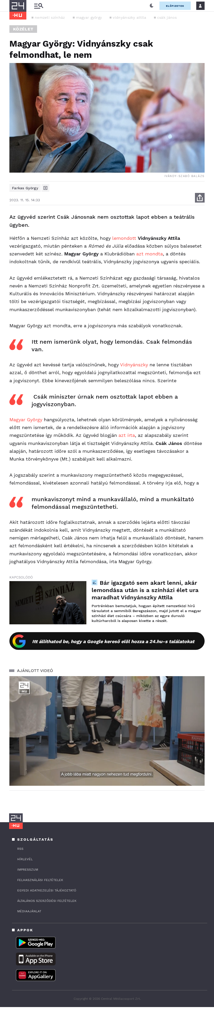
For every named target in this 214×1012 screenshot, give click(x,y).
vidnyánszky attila (129, 17)
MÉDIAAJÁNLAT (29, 911)
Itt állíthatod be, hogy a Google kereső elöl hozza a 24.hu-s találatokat (113, 641)
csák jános (167, 17)
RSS (20, 849)
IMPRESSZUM (27, 869)
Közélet (23, 29)
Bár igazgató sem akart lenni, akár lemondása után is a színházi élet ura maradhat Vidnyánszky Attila (145, 590)
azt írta (126, 435)
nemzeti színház (50, 17)
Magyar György (25, 419)
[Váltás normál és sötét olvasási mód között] (151, 6)
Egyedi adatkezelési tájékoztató (46, 890)
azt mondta (149, 253)
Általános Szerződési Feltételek (46, 901)
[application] (107, 731)
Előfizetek (175, 5)
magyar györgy (89, 17)
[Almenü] (39, 6)
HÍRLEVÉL (25, 859)
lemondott (124, 238)
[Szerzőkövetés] (45, 188)
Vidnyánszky (134, 364)
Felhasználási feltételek (40, 880)
